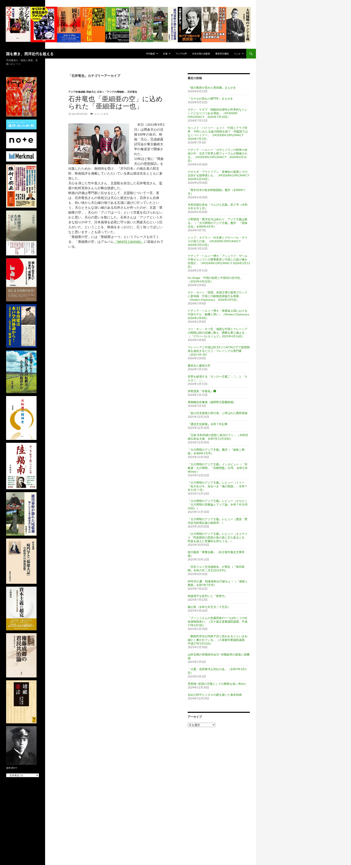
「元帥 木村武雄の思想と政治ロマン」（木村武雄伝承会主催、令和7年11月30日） (218, 436)
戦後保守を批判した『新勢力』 (208, 596)
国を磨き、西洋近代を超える (30, 53)
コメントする (101, 113)
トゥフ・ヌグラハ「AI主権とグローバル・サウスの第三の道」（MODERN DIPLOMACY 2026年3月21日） (217, 241)
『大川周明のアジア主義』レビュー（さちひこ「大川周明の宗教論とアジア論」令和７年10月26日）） (218, 504)
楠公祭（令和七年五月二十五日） (209, 607)
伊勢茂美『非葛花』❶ (202, 391)
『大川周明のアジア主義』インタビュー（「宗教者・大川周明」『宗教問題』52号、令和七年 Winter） (218, 467)
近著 (165, 53)
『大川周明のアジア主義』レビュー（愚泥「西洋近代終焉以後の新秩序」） (217, 520)
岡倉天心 (91, 91)
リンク (237, 53)
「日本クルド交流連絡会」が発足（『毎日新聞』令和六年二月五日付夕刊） (216, 568)
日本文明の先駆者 (201, 53)
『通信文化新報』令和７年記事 (208, 424)
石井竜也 (132, 91)
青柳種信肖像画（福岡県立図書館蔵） (212, 402)
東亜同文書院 (222, 53)
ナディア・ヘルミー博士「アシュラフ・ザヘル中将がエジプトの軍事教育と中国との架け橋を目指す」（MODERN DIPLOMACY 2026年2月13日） (219, 261)
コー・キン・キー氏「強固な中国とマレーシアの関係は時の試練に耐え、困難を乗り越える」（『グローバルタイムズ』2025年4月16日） (217, 332)
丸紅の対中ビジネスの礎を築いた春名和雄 (215, 694)
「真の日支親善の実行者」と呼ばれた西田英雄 (217, 413)
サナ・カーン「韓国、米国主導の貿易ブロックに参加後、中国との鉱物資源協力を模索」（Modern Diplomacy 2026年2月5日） (217, 296)
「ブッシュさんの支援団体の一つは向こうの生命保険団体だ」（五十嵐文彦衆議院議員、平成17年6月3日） (217, 621)
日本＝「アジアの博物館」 (111, 91)
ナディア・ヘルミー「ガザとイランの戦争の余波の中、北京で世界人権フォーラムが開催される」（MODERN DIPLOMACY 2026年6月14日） (217, 155)
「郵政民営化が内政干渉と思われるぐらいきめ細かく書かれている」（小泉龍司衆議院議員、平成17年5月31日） (217, 639)
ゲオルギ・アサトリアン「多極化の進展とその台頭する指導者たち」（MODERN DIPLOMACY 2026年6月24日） (220, 175)
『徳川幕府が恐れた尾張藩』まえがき (212, 87)
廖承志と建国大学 (199, 365)
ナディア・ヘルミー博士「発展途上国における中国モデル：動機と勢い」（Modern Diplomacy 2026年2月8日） (218, 314)
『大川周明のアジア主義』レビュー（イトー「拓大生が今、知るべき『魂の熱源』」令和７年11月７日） (217, 486)
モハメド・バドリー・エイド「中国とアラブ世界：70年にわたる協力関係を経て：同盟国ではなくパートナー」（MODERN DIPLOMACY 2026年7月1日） (218, 133)
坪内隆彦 (150, 53)
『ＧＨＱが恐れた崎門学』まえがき (210, 98)
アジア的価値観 (76, 91)
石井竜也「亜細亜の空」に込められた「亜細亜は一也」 (115, 102)
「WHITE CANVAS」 (129, 241)
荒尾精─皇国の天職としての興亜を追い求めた (217, 683)
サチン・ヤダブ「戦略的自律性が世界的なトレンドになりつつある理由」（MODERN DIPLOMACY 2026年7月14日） (217, 113)
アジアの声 (181, 53)
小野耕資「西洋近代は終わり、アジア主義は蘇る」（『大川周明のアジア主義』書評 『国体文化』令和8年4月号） (217, 222)
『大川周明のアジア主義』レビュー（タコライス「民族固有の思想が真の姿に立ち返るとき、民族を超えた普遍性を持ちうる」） (217, 537)
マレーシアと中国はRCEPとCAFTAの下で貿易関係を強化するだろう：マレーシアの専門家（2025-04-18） (219, 350)
